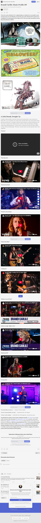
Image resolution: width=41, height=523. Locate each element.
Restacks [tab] (7, 460)
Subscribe (33, 1)
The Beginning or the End (21, 419)
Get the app (26, 518)
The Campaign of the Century (15, 420)
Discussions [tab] (9, 473)
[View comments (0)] (4, 12)
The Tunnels (30, 417)
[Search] (39, 474)
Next (37, 452)
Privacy (20, 515)
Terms (23, 515)
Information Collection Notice (20, 503)
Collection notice (28, 515)
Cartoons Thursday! (5, 476)
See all (3, 497)
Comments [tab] (3, 460)
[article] (20, 479)
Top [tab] (2, 473)
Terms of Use (26, 502)
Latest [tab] (5, 473)
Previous (5, 452)
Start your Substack (17, 518)
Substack (15, 520)
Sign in (38, 1)
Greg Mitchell (8, 480)
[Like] (2, 12)
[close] (31, 485)
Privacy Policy (28, 503)
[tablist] (5, 461)
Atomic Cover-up (21, 424)
